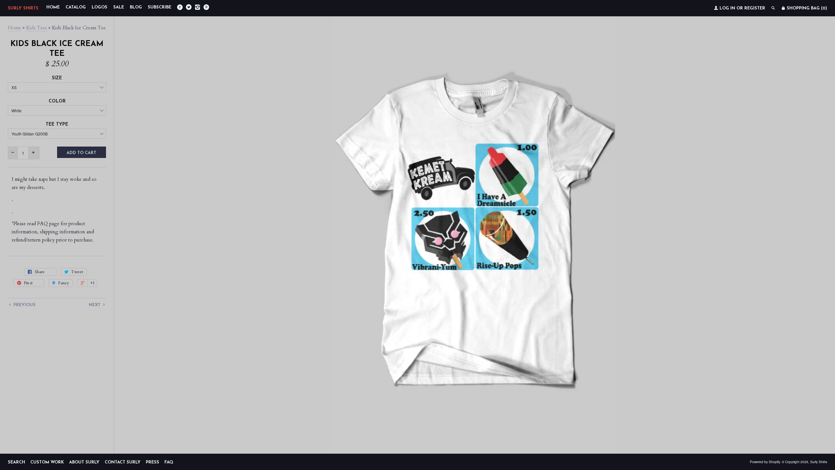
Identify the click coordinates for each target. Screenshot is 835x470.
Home (53, 7)
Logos (99, 7)
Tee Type (57, 124)
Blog (136, 7)
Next (95, 305)
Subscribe (159, 7)
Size (57, 78)
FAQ (168, 462)
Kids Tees (36, 27)
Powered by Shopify (765, 462)
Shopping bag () (806, 8)
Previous (24, 305)
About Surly (84, 462)
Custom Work (47, 462)
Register (754, 8)
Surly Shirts (23, 8)
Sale (118, 7)
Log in (727, 8)
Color (57, 101)
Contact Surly (123, 462)
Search (16, 462)
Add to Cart (81, 153)
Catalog (76, 7)
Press (152, 462)
